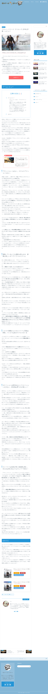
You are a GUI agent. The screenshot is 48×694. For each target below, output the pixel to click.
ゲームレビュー (11, 97)
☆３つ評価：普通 (5, 594)
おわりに (10, 114)
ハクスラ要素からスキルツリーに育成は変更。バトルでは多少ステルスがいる (17, 106)
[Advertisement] (24, 15)
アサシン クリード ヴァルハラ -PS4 (21, 582)
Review (21, 1)
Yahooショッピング (19, 574)
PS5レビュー (11, 594)
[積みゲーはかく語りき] (12, 5)
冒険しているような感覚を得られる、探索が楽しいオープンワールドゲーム (17, 103)
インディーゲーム (38, 99)
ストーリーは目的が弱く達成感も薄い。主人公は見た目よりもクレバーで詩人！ (17, 111)
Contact (37, 1)
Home (16, 1)
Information (26, 1)
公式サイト (16, 77)
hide (20, 93)
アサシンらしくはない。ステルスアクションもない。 (17, 100)
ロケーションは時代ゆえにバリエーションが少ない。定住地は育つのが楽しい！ (17, 108)
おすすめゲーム (38, 93)
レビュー (37, 96)
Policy (32, 1)
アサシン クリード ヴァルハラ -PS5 (21, 569)
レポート (37, 102)
